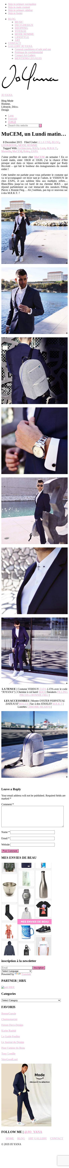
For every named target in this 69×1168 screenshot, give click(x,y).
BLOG (55, 142)
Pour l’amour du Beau (13, 1047)
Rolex (26, 151)
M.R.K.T (57, 703)
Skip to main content (19, 7)
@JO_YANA (33, 1132)
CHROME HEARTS (38, 706)
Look (43, 148)
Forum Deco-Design (12, 1025)
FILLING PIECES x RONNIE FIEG (44, 693)
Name (5, 832)
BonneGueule (8, 1013)
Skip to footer (15, 13)
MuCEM (17, 151)
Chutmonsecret (9, 1019)
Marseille (6, 151)
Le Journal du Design (12, 1042)
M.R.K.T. (52, 148)
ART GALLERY (37, 1138)
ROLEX (23, 703)
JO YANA (7, 95)
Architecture (24, 148)
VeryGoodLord (9, 1059)
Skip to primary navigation (22, 4)
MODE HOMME (27, 145)
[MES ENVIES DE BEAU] (26, 954)
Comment (7, 804)
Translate (26, 974)
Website (5, 844)
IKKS (35, 148)
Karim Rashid (8, 1030)
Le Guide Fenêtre (10, 1036)
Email (5, 838)
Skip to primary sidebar (20, 10)
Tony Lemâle (8, 1053)
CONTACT (56, 1138)
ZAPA (34, 151)
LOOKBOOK (9, 145)
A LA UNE (44, 142)
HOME (10, 1138)
